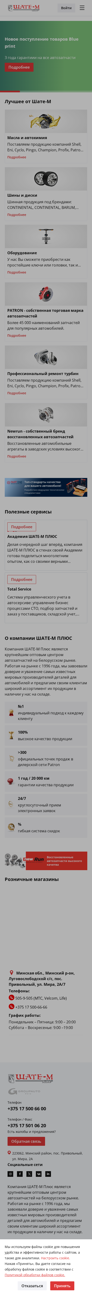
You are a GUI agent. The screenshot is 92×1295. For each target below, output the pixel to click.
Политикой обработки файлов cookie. (35, 1275)
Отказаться (32, 1285)
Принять (62, 1285)
